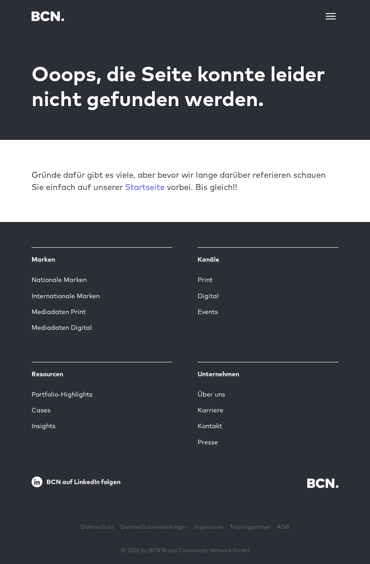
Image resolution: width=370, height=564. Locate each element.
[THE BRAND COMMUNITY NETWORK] (48, 16)
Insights (44, 426)
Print (205, 280)
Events (208, 312)
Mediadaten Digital (62, 328)
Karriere (210, 410)
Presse (208, 442)
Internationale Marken (66, 296)
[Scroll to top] (349, 529)
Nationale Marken (59, 280)
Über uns (211, 394)
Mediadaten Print (59, 312)
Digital (208, 296)
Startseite (145, 187)
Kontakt (210, 426)
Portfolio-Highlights (62, 394)
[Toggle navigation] (330, 16)
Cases (41, 410)
